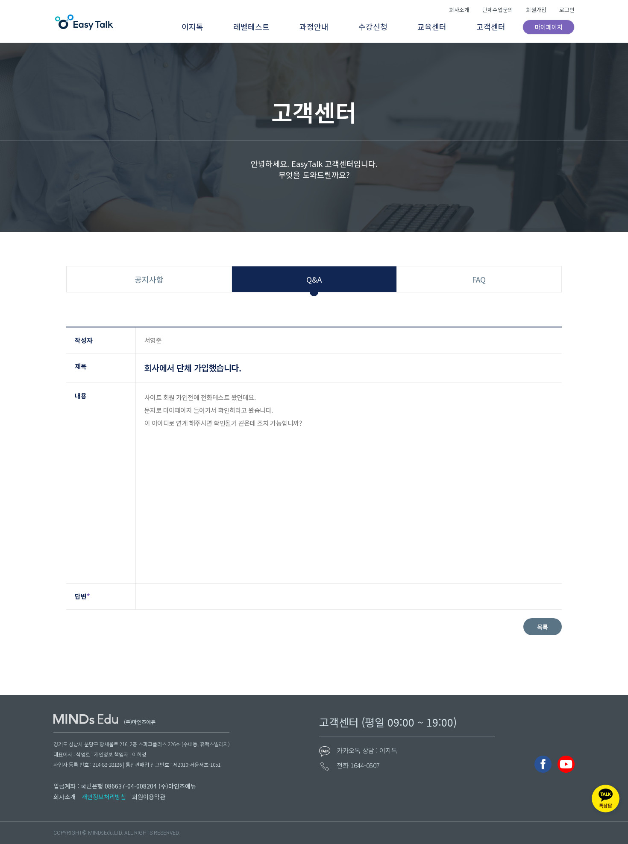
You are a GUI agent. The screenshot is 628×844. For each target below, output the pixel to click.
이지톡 (192, 26)
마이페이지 (549, 27)
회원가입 (536, 10)
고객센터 (490, 26)
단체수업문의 (497, 10)
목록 (542, 626)
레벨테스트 (251, 26)
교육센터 (431, 26)
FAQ (479, 279)
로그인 (567, 10)
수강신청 (372, 26)
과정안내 (314, 26)
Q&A (314, 279)
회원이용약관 (148, 796)
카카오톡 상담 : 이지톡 (367, 750)
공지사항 (149, 279)
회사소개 (459, 10)
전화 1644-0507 (358, 765)
